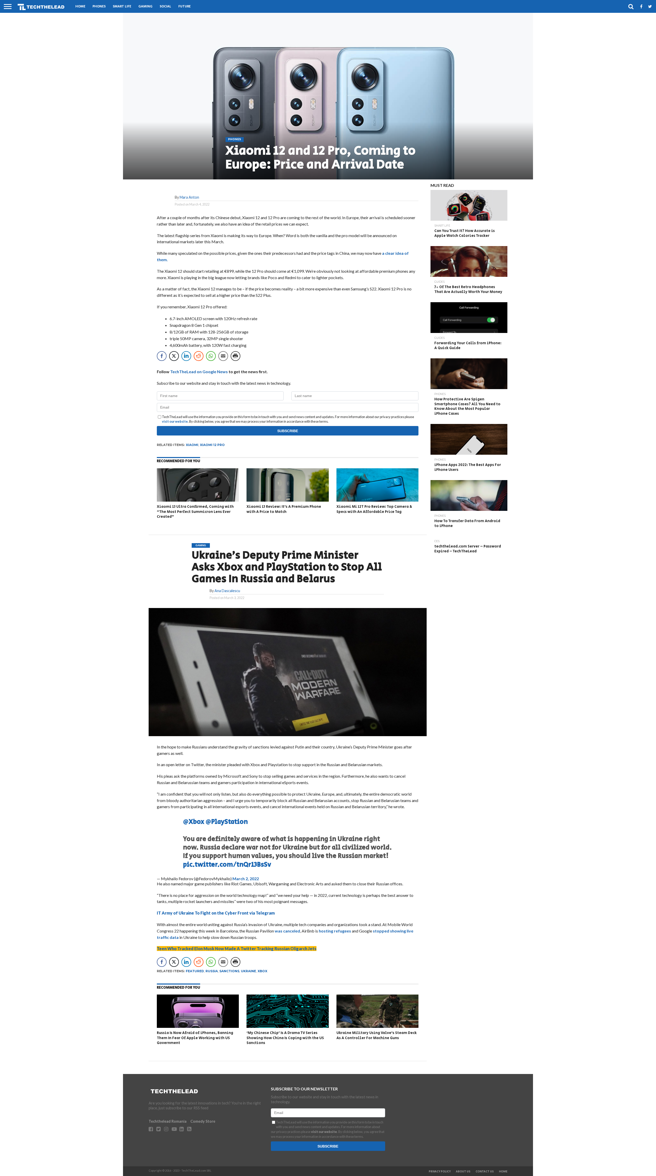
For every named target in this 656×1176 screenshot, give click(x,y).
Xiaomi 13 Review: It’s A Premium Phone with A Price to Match (284, 509)
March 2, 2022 (245, 878)
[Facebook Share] (162, 356)
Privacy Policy (440, 1172)
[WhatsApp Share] (211, 356)
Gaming (145, 6)
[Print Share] (235, 356)
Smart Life (122, 6)
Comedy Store (202, 1121)
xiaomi (192, 445)
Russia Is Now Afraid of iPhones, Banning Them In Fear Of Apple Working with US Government (195, 1038)
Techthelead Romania (168, 1121)
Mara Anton (189, 197)
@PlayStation (227, 822)
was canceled (287, 930)
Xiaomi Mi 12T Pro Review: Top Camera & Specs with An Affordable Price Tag (374, 509)
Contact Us (485, 1172)
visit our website (175, 421)
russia (212, 971)
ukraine (248, 971)
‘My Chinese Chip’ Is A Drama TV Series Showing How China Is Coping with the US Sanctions (285, 1038)
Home (80, 6)
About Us (463, 1172)
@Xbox (193, 822)
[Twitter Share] (174, 356)
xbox (262, 971)
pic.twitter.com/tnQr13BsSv (227, 864)
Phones (99, 6)
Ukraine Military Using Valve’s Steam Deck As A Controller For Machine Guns (376, 1035)
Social (165, 6)
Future (184, 6)
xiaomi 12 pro (212, 445)
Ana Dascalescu (227, 591)
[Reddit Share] (198, 356)
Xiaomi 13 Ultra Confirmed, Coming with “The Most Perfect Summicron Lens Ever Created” (195, 511)
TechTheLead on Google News (199, 371)
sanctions (229, 971)
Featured (195, 971)
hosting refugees (335, 930)
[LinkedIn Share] (186, 356)
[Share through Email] (223, 356)
